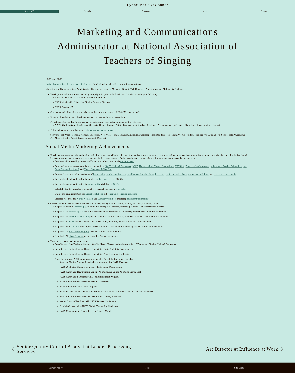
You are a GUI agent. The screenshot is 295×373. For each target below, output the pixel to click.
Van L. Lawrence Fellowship (98, 169)
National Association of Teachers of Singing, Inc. (69, 84)
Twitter (70, 221)
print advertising (146, 174)
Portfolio (87, 11)
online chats (101, 179)
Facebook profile (77, 211)
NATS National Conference (118, 166)
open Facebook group (79, 231)
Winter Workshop (85, 199)
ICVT (135, 166)
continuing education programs (122, 194)
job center (159, 174)
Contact (264, 11)
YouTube (74, 226)
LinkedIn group (76, 236)
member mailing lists (115, 174)
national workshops (93, 194)
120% (116, 184)
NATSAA (179, 166)
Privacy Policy (56, 368)
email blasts (132, 174)
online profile (93, 184)
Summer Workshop (107, 199)
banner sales (99, 174)
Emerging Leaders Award (197, 166)
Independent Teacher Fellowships (226, 166)
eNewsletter (120, 189)
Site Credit (239, 368)
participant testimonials (138, 199)
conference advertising (176, 174)
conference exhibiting (198, 174)
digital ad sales (127, 161)
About (205, 11)
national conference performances (100, 130)
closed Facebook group (80, 216)
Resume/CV (29, 11)
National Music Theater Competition (156, 166)
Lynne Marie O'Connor (147, 5)
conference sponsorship (225, 174)
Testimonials (146, 11)
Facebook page (80, 206)
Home (147, 368)
